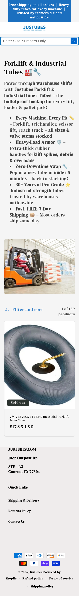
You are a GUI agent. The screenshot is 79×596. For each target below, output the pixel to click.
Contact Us (16, 521)
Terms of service (61, 578)
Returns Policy (19, 511)
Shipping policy (42, 586)
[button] (11, 28)
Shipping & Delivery (24, 500)
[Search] (74, 41)
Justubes (36, 572)
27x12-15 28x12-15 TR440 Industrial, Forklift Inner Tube (39, 418)
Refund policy (33, 578)
